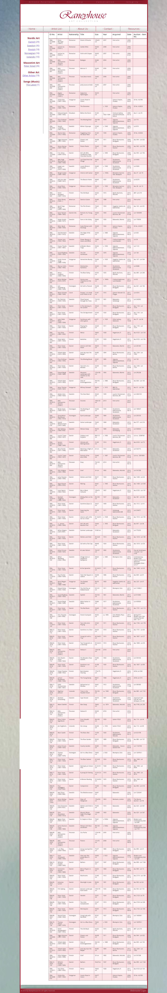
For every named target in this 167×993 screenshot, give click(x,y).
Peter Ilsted (29, 66)
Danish (31, 41)
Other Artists (29, 75)
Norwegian (30, 53)
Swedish (31, 45)
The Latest (31, 84)
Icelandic (31, 56)
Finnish (31, 49)
